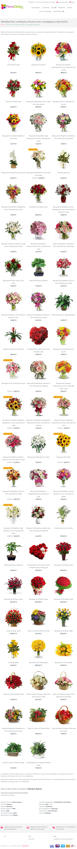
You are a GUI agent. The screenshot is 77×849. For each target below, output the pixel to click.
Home (3, 24)
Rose (53, 7)
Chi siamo (31, 839)
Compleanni (35, 7)
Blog (55, 836)
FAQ (29, 836)
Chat (72, 2)
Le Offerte (45, 7)
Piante (69, 7)
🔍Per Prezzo (58, 11)
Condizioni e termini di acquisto (63, 839)
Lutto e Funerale (45, 11)
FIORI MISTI (61, 7)
